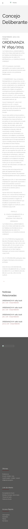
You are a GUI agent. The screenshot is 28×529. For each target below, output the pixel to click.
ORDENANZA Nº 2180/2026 (12, 322)
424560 (8, 478)
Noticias (4, 518)
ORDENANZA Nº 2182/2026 (12, 308)
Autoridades (5, 516)
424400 (18, 478)
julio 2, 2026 (5, 302)
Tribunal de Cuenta (6, 497)
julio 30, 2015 (16, 37)
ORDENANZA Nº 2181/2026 (12, 315)
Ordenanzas (5, 39)
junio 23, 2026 (5, 323)
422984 (13, 478)
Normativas (5, 521)
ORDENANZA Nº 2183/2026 (12, 301)
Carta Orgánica (6, 514)
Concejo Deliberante (7, 37)
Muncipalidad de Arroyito (8, 493)
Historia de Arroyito (6, 499)
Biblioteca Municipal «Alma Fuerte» (10, 495)
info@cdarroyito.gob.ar (7, 480)
